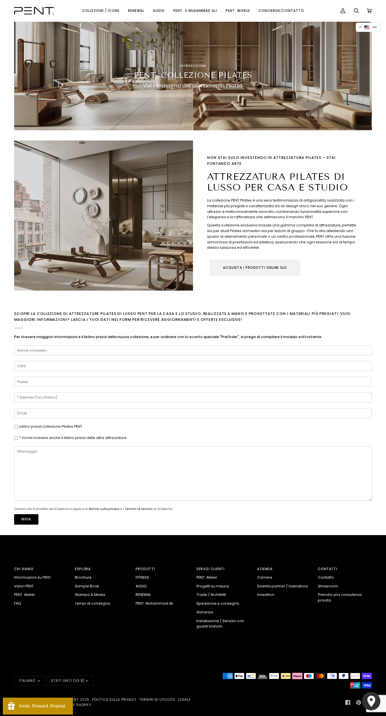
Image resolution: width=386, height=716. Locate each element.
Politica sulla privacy (114, 699)
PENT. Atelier (24, 594)
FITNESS (142, 577)
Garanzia (204, 612)
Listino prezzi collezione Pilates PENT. (51, 426)
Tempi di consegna (92, 603)
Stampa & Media (90, 594)
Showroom (328, 586)
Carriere (264, 577)
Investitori (265, 594)
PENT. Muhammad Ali (154, 603)
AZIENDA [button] (265, 569)
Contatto (326, 577)
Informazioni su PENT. (33, 577)
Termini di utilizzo (157, 699)
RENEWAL (143, 594)
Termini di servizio (139, 509)
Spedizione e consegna (217, 603)
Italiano (27, 680)
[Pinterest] (358, 702)
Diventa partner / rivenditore (282, 586)
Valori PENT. (24, 586)
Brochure (83, 577)
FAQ (17, 603)
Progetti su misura (212, 586)
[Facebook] (347, 702)
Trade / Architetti (211, 594)
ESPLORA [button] (83, 569)
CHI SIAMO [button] (24, 569)
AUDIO (141, 586)
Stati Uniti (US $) (67, 680)
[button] (101, 10)
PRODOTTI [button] (145, 569)
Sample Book (87, 586)
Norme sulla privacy (104, 509)
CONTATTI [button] (327, 569)
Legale (184, 699)
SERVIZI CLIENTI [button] (210, 569)
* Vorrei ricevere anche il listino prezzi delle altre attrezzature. (73, 437)
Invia (26, 519)
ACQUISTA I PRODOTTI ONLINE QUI (255, 267)
